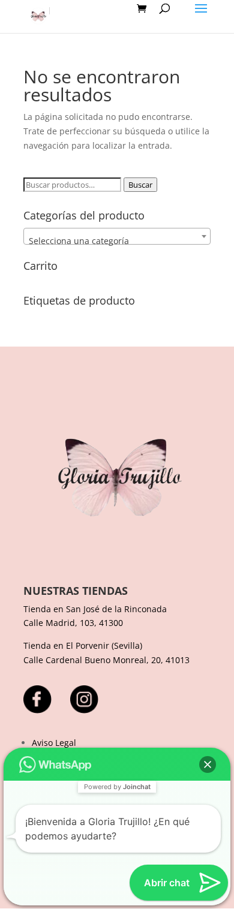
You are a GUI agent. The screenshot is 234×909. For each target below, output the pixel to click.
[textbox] (117, 241)
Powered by (117, 786)
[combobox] (117, 236)
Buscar (140, 184)
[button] (207, 764)
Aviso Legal (54, 742)
